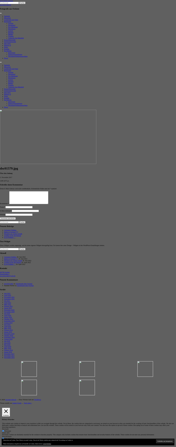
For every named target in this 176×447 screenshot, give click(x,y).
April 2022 (7, 295)
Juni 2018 (7, 343)
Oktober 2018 (8, 335)
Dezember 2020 (9, 310)
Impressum (11, 53)
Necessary (7, 431)
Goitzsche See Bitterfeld (16, 38)
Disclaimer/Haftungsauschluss (18, 56)
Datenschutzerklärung (15, 54)
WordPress (37, 400)
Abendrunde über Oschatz (23, 284)
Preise (6, 47)
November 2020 (9, 312)
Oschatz (10, 23)
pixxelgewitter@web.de (7, 276)
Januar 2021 (8, 308)
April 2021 (7, 303)
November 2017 (9, 356)
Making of (7, 45)
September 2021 (9, 299)
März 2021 (7, 304)
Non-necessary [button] (7, 436)
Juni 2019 (7, 324)
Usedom (11, 36)
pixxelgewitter (8, 284)
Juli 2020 (7, 314)
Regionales (7, 21)
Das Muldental (13, 27)
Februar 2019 (8, 330)
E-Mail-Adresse (5, 211)
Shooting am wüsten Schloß (13, 234)
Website (2, 214)
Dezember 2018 (9, 334)
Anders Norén (16, 403)
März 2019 (7, 328)
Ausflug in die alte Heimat (12, 236)
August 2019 (8, 323)
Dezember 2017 (9, 354)
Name (2, 207)
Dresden (11, 32)
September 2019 (9, 321)
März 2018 (7, 348)
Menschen (7, 18)
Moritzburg (11, 29)
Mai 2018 (7, 345)
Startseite (7, 16)
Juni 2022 (7, 293)
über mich (7, 43)
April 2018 (7, 346)
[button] (29, 369)
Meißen (10, 34)
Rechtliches (8, 51)
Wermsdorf (11, 25)
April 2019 (7, 326)
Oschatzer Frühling (10, 230)
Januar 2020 (8, 317)
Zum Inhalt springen (6, 1)
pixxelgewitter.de (5, 5)
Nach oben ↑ (28, 403)
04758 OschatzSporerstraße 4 (5, 273)
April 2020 (7, 315)
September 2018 (9, 337)
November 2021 (9, 297)
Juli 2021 (7, 301)
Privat (6, 58)
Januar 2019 (8, 332)
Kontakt (6, 49)
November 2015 (9, 357)
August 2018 (8, 339)
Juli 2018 (7, 341)
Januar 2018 (8, 352)
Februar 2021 (8, 306)
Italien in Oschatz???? (11, 232)
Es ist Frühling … (9, 237)
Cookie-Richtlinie (47, 444)
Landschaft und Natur (11, 20)
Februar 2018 (8, 350)
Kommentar (4, 203)
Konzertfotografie (9, 40)
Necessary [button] (5, 429)
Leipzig (10, 31)
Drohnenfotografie (10, 42)
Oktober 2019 (8, 319)
